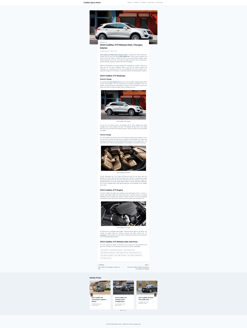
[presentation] (100, 288)
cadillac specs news (105, 51)
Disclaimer (143, 2)
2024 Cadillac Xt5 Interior (135, 252)
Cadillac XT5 (103, 42)
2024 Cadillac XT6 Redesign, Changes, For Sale (109, 267)
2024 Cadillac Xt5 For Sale (122, 252)
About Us (129, 2)
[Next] (155, 295)
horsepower (103, 235)
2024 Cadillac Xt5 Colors (129, 250)
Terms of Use (159, 2)
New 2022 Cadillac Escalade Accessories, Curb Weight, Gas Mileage (138, 267)
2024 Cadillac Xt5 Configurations (108, 252)
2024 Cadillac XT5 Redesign (107, 255)
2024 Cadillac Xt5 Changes (116, 250)
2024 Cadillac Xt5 (105, 250)
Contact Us (137, 2)
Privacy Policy (151, 2)
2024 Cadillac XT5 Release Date (135, 255)
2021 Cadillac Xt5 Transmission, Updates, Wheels (99, 299)
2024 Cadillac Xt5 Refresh (120, 255)
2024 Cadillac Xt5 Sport (106, 258)
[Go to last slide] (92, 295)
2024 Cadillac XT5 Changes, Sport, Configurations (121, 299)
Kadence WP (137, 324)
